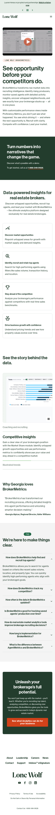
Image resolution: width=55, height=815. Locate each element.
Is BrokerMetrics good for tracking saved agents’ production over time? (26, 612)
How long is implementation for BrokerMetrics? (25, 635)
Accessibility (41, 794)
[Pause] (27, 10)
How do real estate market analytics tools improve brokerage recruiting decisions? (26, 624)
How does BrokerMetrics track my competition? (25, 590)
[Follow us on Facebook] (24, 783)
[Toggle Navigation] (51, 16)
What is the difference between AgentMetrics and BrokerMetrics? (25, 646)
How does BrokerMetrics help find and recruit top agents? (25, 559)
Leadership (22, 757)
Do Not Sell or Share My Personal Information (28, 798)
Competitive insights (19, 437)
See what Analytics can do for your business (27, 722)
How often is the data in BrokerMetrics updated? (25, 601)
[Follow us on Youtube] (19, 783)
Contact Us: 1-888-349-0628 (27, 808)
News (45, 757)
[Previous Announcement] (22, 10)
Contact (9, 763)
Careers (35, 757)
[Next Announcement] (32, 10)
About (10, 757)
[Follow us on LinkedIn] (35, 783)
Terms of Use (28, 794)
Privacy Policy (14, 794)
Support (21, 763)
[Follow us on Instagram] (30, 783)
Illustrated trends (11, 465)
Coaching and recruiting (15, 427)
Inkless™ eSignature (39, 763)
